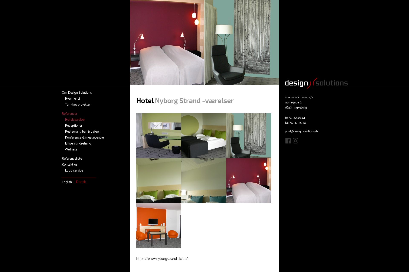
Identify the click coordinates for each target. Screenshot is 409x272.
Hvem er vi (72, 99)
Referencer (69, 114)
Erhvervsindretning (78, 143)
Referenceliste (72, 159)
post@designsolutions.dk (301, 131)
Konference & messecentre (84, 137)
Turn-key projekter (78, 104)
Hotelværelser (75, 120)
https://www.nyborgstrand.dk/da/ (162, 259)
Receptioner (73, 126)
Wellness (71, 149)
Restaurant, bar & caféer (82, 132)
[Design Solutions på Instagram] (295, 143)
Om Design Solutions (77, 93)
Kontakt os (70, 164)
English (67, 182)
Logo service (74, 170)
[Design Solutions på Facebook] (288, 143)
